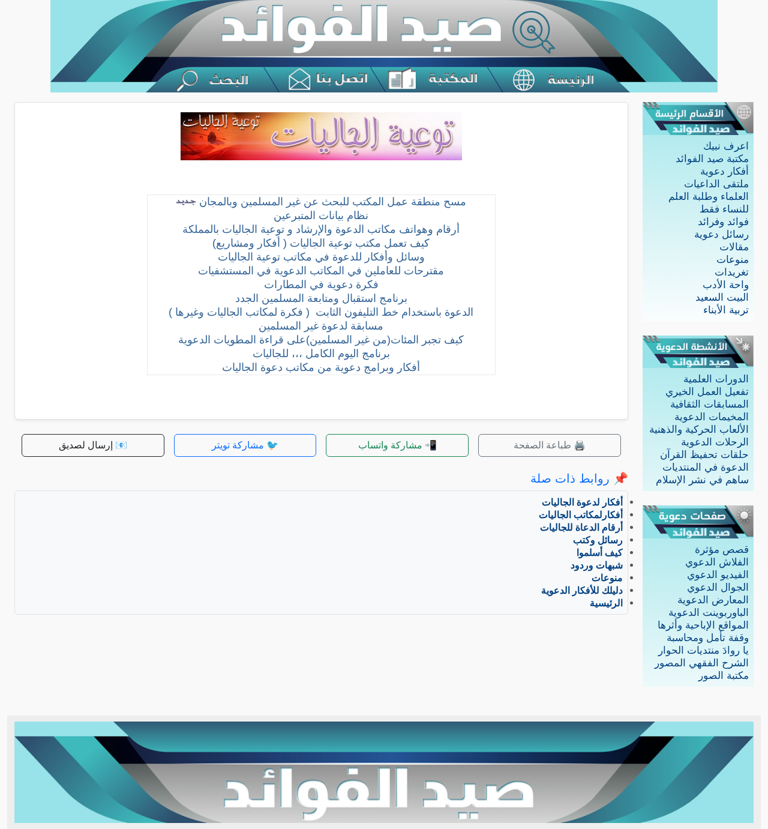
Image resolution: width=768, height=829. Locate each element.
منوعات (732, 259)
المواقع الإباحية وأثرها (703, 625)
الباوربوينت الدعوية (708, 612)
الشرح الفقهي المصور (702, 663)
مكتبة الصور (723, 675)
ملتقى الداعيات (716, 184)
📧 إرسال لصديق (93, 445)
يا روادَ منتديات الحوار (703, 650)
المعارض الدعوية (713, 600)
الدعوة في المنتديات (705, 467)
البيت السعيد (722, 297)
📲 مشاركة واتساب (397, 445)
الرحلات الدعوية (715, 442)
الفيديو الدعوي (718, 574)
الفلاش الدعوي (717, 562)
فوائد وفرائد (723, 222)
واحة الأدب (726, 285)
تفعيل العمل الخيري (707, 391)
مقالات (734, 247)
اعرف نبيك (726, 146)
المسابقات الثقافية (709, 404)
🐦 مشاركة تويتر (245, 445)
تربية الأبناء (726, 310)
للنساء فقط (724, 209)
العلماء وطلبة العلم (708, 196)
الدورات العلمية (716, 379)
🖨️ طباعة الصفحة (550, 445)
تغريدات (732, 272)
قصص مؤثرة (722, 549)
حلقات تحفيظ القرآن (704, 454)
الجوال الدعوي (718, 587)
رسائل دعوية (721, 234)
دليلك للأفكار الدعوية (582, 590)
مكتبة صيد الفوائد (712, 158)
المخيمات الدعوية (711, 417)
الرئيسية (606, 603)
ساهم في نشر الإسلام (702, 480)
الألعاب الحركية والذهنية (699, 429)
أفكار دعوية (724, 171)
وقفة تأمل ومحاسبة (708, 638)
